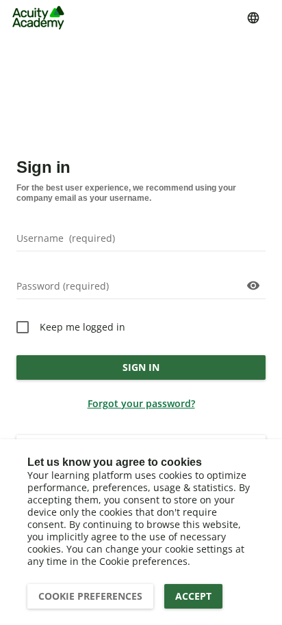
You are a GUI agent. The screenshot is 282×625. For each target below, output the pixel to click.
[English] (253, 17)
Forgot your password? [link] (141, 403)
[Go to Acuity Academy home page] (38, 17)
